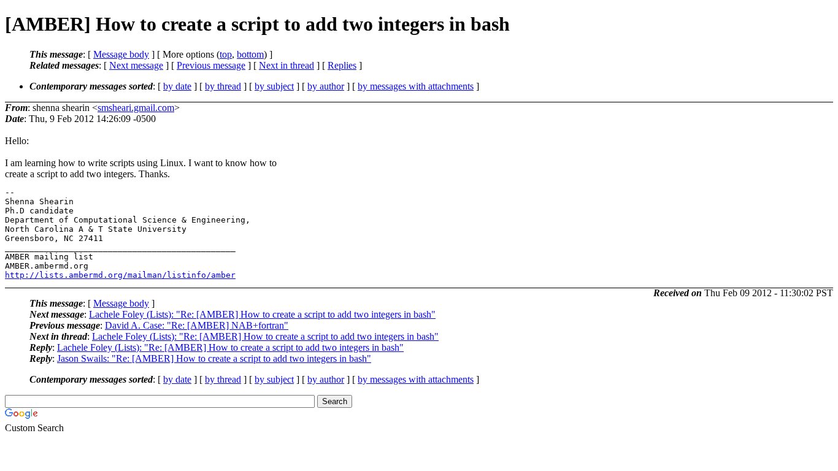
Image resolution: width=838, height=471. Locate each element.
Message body (121, 54)
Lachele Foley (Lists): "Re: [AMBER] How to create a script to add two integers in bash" (262, 314)
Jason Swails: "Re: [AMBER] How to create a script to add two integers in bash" (214, 358)
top (226, 54)
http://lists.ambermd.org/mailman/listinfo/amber (120, 275)
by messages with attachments (416, 86)
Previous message (211, 65)
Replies (342, 65)
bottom (250, 54)
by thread (223, 86)
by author (325, 86)
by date (177, 86)
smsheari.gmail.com (136, 107)
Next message (136, 65)
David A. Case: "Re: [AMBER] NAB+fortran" (196, 325)
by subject (274, 86)
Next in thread (286, 65)
